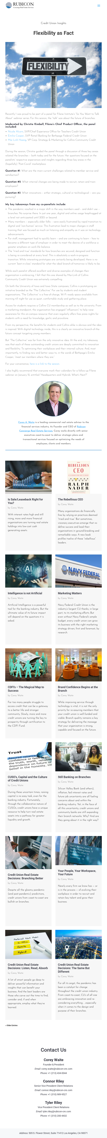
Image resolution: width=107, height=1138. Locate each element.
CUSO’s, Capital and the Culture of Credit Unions (27, 778)
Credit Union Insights (53, 23)
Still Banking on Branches (74, 777)
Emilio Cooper (16, 136)
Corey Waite (17, 508)
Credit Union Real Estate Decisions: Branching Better (25, 876)
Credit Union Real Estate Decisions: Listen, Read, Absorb (28, 966)
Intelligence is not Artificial (25, 593)
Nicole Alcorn (15, 131)
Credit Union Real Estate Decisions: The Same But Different (74, 968)
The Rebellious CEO (70, 499)
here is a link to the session (44, 364)
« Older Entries (11, 1025)
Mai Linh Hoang (17, 140)
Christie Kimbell (34, 124)
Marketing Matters (70, 593)
